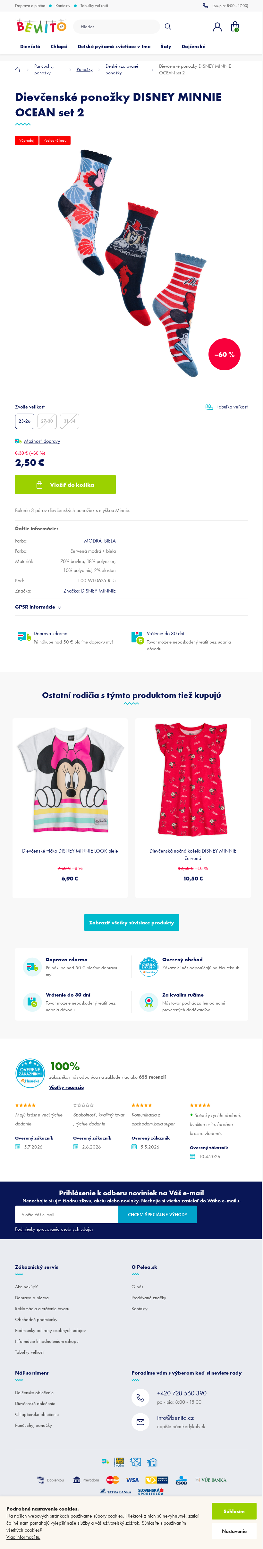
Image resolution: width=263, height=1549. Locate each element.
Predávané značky (149, 1298)
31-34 (69, 421)
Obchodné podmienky (36, 1319)
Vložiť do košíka (72, 484)
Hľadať (168, 27)
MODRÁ (93, 541)
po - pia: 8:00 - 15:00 (182, 1397)
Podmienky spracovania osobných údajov (54, 1229)
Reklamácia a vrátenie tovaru (42, 1308)
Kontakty (62, 5)
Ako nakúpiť (26, 1287)
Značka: (90, 591)
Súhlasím (234, 1511)
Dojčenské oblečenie (34, 1392)
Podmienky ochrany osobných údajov (50, 1330)
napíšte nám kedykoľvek (181, 1421)
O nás (137, 1287)
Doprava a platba (30, 5)
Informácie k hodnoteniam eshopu (47, 1341)
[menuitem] (30, 46)
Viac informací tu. (23, 1537)
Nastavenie (234, 1531)
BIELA (110, 541)
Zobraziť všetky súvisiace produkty (131, 922)
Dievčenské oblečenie (35, 1403)
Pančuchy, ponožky (33, 1425)
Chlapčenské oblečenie (37, 1414)
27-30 (47, 421)
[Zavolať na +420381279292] (225, 5)
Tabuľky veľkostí (94, 5)
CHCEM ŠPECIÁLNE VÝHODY (157, 1214)
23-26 (24, 421)
